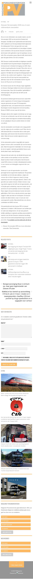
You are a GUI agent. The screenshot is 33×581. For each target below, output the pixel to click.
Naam (2, 341)
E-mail (3, 348)
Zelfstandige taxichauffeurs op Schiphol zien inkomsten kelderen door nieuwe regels (19, 274)
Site (2, 353)
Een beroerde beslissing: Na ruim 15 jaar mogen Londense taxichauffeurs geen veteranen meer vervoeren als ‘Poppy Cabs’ (16, 419)
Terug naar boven (16, 565)
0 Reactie (11, 32)
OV (8, 21)
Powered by (13, 573)
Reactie (3, 323)
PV (5, 32)
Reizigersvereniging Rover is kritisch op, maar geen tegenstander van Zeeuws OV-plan (15, 286)
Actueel (3, 21)
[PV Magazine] (13, 15)
